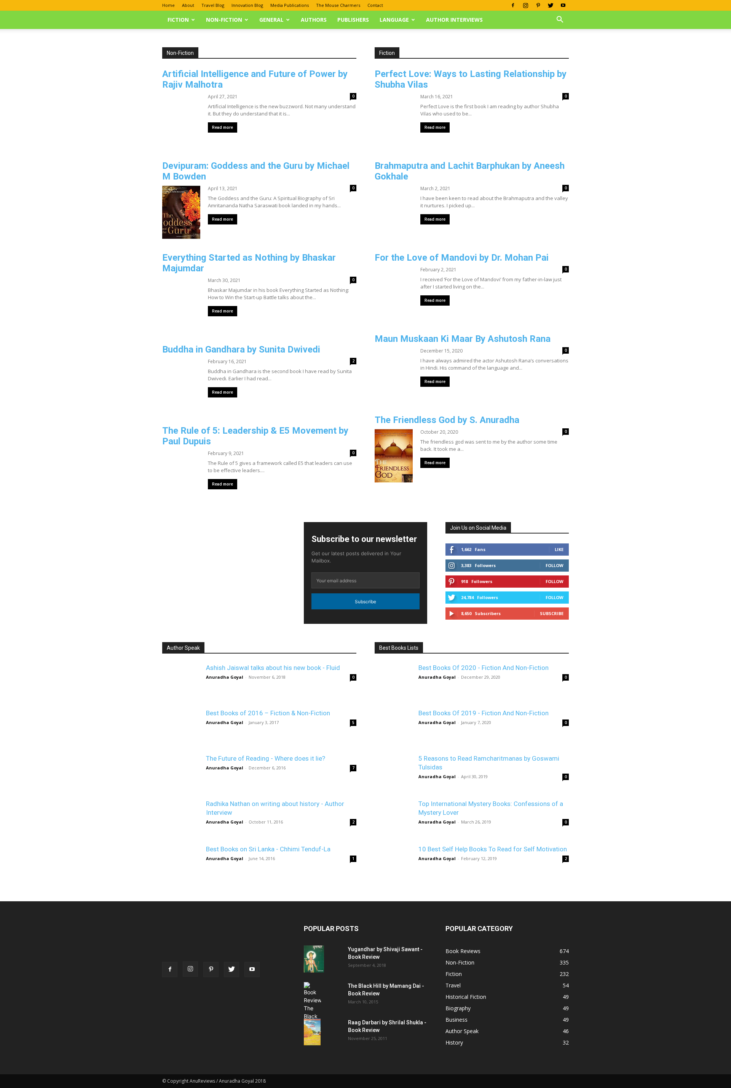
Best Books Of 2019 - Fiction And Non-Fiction (483, 713)
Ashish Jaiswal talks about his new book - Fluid (273, 667)
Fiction (178, 19)
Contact (375, 5)
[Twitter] (550, 5)
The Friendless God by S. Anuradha (447, 420)
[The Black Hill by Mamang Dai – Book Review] (312, 1013)
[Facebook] (513, 5)
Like (559, 549)
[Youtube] (563, 5)
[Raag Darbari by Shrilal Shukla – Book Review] (312, 1032)
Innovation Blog (247, 5)
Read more (222, 127)
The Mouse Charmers (338, 5)
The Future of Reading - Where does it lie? (265, 758)
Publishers (353, 19)
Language (394, 19)
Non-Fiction (224, 19)
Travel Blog (212, 5)
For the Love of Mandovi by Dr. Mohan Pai (462, 257)
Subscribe (365, 601)
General (271, 19)
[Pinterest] (538, 5)
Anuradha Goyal (224, 677)
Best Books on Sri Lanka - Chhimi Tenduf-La (268, 849)
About (188, 5)
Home (168, 5)
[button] (560, 20)
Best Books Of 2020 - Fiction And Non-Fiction (483, 667)
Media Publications (289, 5)
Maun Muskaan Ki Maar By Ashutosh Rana (463, 338)
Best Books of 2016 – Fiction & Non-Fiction (268, 713)
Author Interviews (454, 19)
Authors (314, 19)
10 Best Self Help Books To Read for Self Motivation (492, 849)
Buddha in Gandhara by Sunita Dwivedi (241, 349)
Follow (554, 581)
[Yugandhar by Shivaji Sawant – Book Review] (314, 959)
